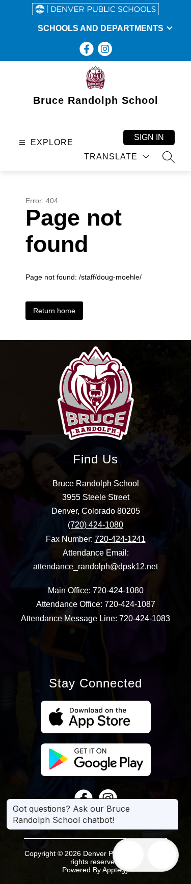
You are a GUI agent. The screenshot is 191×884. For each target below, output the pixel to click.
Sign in (149, 137)
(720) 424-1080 (95, 524)
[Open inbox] (129, 855)
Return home (54, 311)
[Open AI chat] (162, 855)
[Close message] (171, 803)
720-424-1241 (120, 539)
